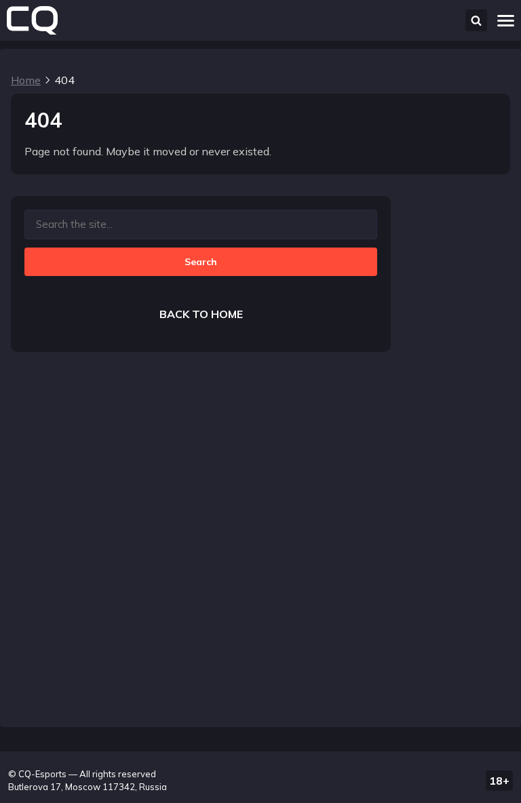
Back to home (201, 314)
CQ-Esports (42, 773)
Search (201, 262)
